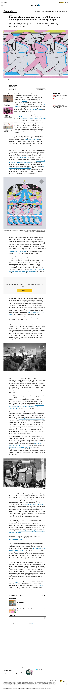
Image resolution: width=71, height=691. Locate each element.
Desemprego (56, 11)
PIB (66, 11)
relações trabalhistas (36, 109)
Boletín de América (8, 670)
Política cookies (18, 688)
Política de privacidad (24, 688)
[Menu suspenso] (2, 5)
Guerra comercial (48, 11)
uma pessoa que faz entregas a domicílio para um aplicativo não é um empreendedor (26, 406)
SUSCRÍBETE (61, 2)
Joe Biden (22, 117)
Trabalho (11, 15)
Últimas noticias (56, 93)
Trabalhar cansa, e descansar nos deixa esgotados (7, 130)
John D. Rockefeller (24, 157)
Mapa (28, 688)
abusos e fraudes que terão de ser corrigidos (31, 419)
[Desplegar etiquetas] (45, 618)
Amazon (24, 101)
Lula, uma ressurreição (59, 98)
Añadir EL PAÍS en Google (41, 89)
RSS (43, 688)
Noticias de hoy (49, 688)
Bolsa (53, 11)
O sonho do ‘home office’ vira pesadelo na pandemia (31, 608)
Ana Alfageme (19, 610)
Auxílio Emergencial (62, 11)
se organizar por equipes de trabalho (32, 504)
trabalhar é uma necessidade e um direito (20, 447)
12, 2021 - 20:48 (12, 86)
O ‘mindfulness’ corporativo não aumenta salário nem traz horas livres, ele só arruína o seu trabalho (7, 117)
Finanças (42, 11)
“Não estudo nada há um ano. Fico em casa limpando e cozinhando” (31, 602)
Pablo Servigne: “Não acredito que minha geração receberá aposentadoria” (7, 104)
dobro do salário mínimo (32, 139)
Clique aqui (24, 290)
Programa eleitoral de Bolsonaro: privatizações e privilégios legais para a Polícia (60, 106)
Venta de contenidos (9, 688)
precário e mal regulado (15, 539)
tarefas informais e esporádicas (17, 251)
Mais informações (12, 623)
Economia (8, 11)
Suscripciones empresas (39, 688)
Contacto (4, 688)
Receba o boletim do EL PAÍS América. (16, 595)
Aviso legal (14, 688)
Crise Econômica (37, 11)
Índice (45, 688)
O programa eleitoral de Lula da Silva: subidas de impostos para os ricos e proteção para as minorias (60, 102)
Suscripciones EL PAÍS (32, 688)
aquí (32, 623)
